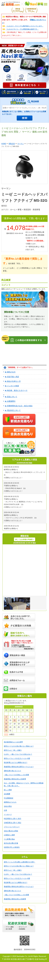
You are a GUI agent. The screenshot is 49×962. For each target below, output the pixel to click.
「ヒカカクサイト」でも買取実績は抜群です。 (22, 29)
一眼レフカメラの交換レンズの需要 (16, 775)
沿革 (5, 810)
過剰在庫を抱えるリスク (12, 771)
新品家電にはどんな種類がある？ (15, 762)
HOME (3, 144)
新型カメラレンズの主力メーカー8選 (17, 758)
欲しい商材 (8, 790)
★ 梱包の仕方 (10, 372)
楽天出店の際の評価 (11, 843)
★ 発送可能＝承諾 (12, 377)
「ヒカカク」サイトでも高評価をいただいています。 (24, 26)
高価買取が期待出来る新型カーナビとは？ (19, 767)
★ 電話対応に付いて (13, 410)
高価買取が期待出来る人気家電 (15, 779)
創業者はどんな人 (10, 802)
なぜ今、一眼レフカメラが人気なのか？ (18, 754)
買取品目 (12, 144)
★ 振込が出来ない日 (13, 381)
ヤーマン (21, 144)
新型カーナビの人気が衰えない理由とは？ (19, 746)
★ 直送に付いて (11, 397)
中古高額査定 (8, 798)
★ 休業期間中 (10, 401)
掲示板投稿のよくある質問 (13, 742)
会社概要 (7, 794)
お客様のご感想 (9, 835)
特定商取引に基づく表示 (12, 819)
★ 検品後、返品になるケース (16, 390)
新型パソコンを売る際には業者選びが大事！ (19, 862)
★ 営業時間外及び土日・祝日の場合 (19, 406)
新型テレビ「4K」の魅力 (13, 750)
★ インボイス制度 (12, 386)
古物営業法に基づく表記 (12, 823)
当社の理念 (8, 806)
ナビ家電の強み (9, 839)
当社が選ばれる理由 (11, 831)
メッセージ (8, 814)
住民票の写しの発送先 (12, 847)
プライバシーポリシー (12, 827)
